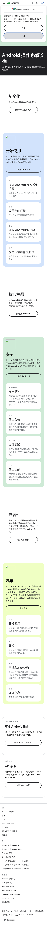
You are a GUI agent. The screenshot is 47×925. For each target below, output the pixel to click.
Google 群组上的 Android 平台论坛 (15, 861)
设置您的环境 (17, 211)
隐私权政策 (39, 911)
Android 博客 (7, 853)
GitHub (4, 835)
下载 (3, 819)
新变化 (14, 96)
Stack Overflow (8, 898)
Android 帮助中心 (8, 879)
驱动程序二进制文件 (9, 831)
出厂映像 (5, 827)
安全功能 (14, 469)
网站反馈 (6, 915)
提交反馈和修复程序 (21, 252)
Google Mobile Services (11, 894)
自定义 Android (23, 314)
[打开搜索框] (32, 2)
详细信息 (14, 693)
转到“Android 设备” (23, 742)
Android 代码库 (8, 812)
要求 (3, 816)
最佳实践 (14, 444)
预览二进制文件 (8, 823)
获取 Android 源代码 (22, 230)
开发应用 (14, 623)
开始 (24, 36)
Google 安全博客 (8, 857)
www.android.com (9, 890)
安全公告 (14, 419)
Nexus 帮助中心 (8, 886)
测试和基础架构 (19, 668)
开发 (11, 646)
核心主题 (16, 294)
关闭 (24, 28)
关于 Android (7, 911)
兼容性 (14, 514)
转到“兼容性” (23, 540)
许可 (31, 911)
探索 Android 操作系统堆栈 (23, 187)
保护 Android (23, 376)
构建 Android (23, 169)
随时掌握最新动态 (23, 110)
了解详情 (23, 608)
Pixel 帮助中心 (7, 883)
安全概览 (14, 391)
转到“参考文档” (23, 785)
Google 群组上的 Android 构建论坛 (15, 865)
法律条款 (23, 911)
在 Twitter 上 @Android (10, 845)
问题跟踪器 (6, 902)
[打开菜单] (3, 3)
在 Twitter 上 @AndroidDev (12, 849)
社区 (16, 911)
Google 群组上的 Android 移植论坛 (15, 868)
